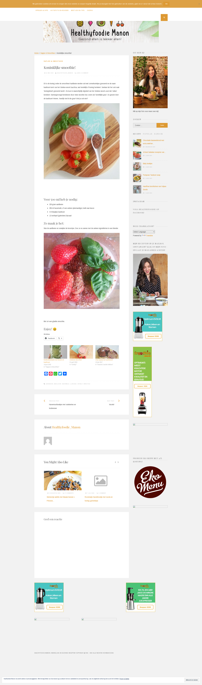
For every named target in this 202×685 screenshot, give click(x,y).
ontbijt (80, 384)
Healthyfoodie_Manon (65, 73)
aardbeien (49, 384)
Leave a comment (82, 73)
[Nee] (199, 4)
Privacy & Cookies (124, 679)
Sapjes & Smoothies (47, 53)
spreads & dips (42, 10)
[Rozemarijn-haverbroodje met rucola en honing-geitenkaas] (100, 480)
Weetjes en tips (78, 10)
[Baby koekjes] (137, 166)
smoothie (87, 384)
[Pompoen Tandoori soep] (137, 178)
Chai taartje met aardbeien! (104, 360)
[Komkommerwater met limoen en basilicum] (55, 352)
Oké (166, 4)
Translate (149, 235)
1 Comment (102, 493)
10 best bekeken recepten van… (154, 152)
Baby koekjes (147, 163)
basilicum (57, 384)
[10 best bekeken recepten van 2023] (137, 155)
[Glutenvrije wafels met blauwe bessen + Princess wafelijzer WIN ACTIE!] (62, 480)
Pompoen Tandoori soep (151, 175)
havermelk (65, 384)
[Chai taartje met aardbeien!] (107, 352)
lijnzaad (73, 384)
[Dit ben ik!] (150, 107)
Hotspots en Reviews (59, 10)
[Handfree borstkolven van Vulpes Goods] (137, 189)
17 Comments (69, 493)
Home (36, 53)
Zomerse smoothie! (76, 360)
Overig (90, 10)
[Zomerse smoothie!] (81, 352)
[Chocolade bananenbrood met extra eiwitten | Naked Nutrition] (137, 143)
